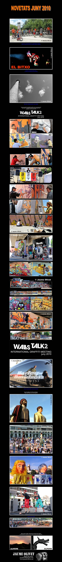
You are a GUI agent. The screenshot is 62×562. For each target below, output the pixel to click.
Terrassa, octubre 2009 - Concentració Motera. (31, 388)
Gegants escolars (31, 485)
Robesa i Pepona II (31, 423)
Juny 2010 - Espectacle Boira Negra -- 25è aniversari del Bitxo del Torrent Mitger (31, 71)
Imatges (31, 528)
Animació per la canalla (31, 516)
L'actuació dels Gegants (31, 454)
